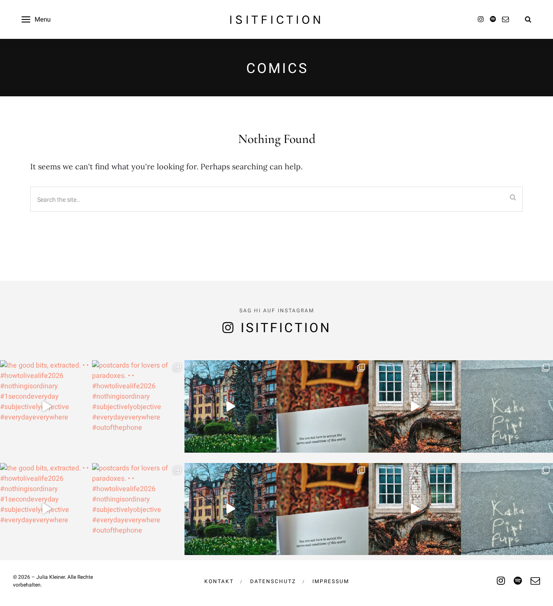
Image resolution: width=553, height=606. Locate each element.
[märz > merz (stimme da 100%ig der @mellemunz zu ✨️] (230, 406)
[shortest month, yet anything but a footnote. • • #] (415, 406)
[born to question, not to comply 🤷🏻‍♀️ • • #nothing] (322, 406)
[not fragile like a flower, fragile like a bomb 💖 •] (507, 406)
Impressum (330, 581)
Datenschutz (273, 581)
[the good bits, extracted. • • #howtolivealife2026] (46, 406)
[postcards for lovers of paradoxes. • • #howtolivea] (138, 406)
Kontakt (219, 581)
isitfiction (276, 19)
